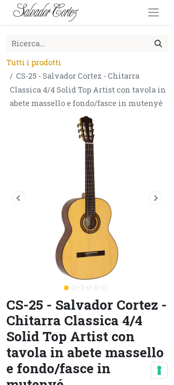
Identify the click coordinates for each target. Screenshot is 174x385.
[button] (18, 198)
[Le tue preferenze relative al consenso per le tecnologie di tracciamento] (159, 370)
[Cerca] (158, 43)
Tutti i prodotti (33, 62)
